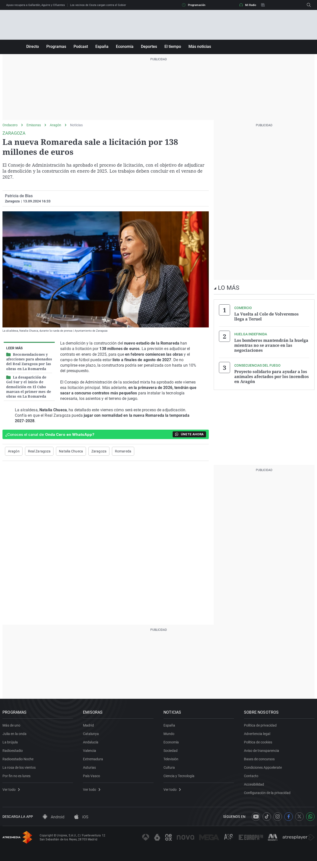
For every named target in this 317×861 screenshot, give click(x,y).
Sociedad (170, 751)
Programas (56, 46)
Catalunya (91, 734)
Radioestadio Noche (17, 759)
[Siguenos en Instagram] (277, 816)
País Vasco (91, 776)
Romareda (123, 451)
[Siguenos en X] (299, 816)
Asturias (89, 767)
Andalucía (90, 742)
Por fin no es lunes (16, 776)
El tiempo (172, 46)
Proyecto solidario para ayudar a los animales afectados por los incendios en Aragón (271, 376)
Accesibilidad (254, 784)
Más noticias (199, 46)
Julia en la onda (14, 734)
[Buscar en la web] (308, 5)
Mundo (168, 734)
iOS (84, 817)
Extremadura (93, 759)
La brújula (10, 742)
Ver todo (9, 789)
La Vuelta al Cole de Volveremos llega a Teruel (266, 316)
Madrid (88, 725)
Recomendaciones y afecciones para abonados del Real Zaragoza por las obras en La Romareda (29, 361)
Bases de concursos (259, 759)
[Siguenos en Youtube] (256, 816)
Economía (124, 46)
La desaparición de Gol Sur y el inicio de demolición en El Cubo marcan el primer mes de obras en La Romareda (28, 387)
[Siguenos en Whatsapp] (310, 816)
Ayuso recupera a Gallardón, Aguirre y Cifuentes (35, 5)
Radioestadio (12, 751)
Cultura (169, 767)
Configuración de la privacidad (267, 793)
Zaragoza (98, 451)
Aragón (55, 125)
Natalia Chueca (71, 451)
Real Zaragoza (39, 451)
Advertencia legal (257, 734)
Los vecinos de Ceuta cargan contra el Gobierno (99, 5)
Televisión (170, 759)
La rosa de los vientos (19, 767)
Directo (32, 46)
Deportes (149, 46)
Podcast (81, 46)
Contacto (251, 776)
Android (57, 817)
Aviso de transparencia (261, 751)
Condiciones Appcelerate (263, 767)
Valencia (89, 751)
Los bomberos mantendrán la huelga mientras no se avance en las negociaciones (271, 345)
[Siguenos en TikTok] (267, 816)
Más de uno (11, 725)
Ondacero (10, 125)
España (101, 46)
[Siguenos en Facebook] (288, 816)
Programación (196, 5)
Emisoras (33, 125)
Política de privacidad (260, 725)
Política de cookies (258, 742)
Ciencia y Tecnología (178, 776)
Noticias (76, 125)
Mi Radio (250, 5)
